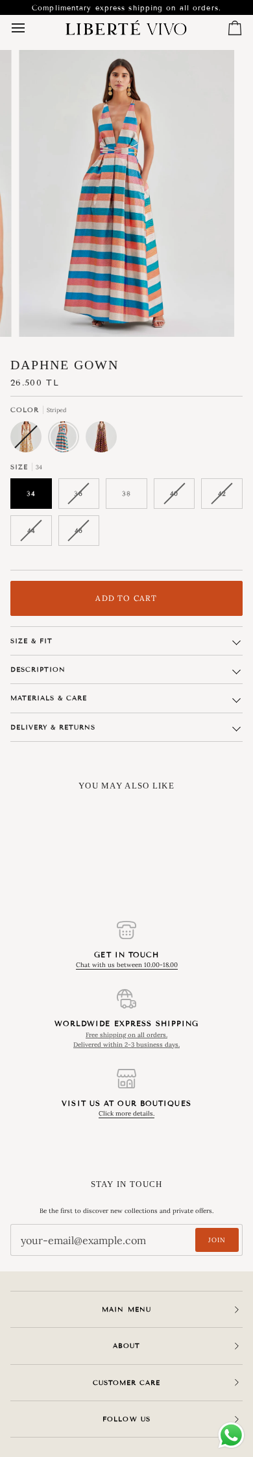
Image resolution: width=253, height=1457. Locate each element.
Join (217, 1240)
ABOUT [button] (126, 1345)
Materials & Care (48, 698)
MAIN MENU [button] (126, 1309)
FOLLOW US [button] (126, 1419)
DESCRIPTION (38, 669)
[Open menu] (29, 28)
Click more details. (126, 1113)
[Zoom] (43, 312)
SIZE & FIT (31, 641)
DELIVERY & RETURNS (52, 727)
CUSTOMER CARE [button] (126, 1382)
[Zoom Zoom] (126, 193)
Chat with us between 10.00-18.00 (127, 965)
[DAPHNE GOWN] (67, 440)
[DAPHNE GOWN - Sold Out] (29, 440)
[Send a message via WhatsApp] (231, 1435)
